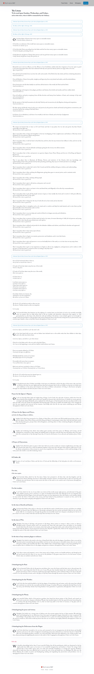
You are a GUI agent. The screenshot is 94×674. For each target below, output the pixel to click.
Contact (51, 669)
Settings (86, 3)
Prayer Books (64, 3)
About (71, 3)
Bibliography (78, 3)
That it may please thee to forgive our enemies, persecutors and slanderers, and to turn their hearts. (39, 237)
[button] (47, 21)
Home (42, 669)
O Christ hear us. (17, 277)
